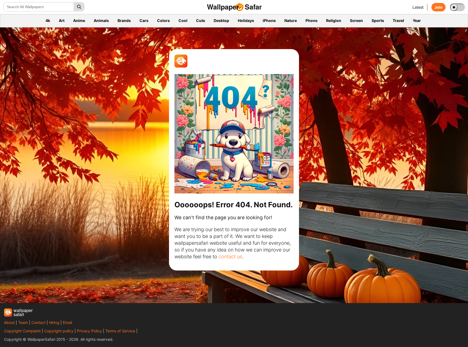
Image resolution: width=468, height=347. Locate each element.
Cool (182, 20)
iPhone (269, 20)
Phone (311, 20)
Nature (290, 20)
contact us (230, 256)
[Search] (79, 6)
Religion (333, 20)
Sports (378, 20)
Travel (398, 20)
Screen (356, 20)
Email (67, 322)
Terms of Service (120, 331)
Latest (418, 7)
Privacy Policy (89, 331)
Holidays (246, 20)
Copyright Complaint (22, 331)
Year (417, 20)
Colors (163, 20)
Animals (101, 20)
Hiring (54, 322)
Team (23, 322)
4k (48, 20)
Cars (143, 20)
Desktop (221, 20)
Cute (200, 20)
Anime (79, 20)
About (9, 322)
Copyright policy (58, 331)
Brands (124, 20)
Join (438, 7)
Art (61, 20)
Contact (38, 322)
